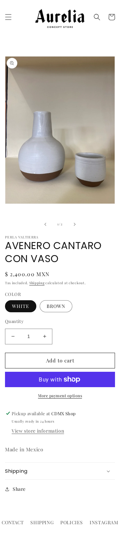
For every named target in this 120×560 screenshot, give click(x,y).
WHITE (20, 306)
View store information (38, 431)
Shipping (37, 283)
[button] (8, 17)
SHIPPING (42, 522)
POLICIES (71, 522)
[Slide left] (45, 224)
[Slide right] (74, 224)
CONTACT (13, 522)
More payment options (60, 395)
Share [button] (19, 489)
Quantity (14, 321)
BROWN (56, 306)
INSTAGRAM (104, 522)
